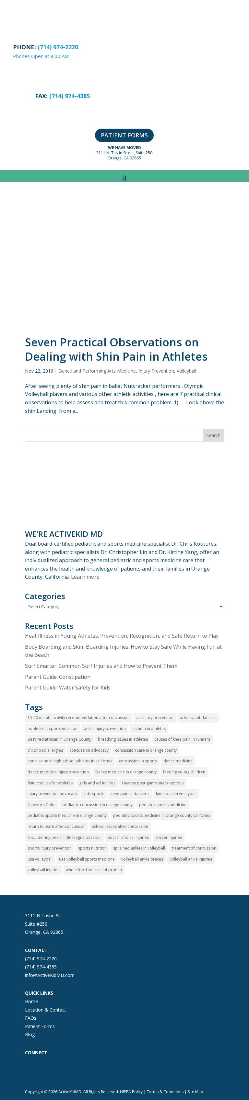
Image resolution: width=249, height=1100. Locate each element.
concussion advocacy (89, 750)
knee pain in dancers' (130, 793)
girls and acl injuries (97, 783)
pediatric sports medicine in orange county (67, 815)
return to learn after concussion (57, 826)
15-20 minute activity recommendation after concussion (79, 717)
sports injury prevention (50, 848)
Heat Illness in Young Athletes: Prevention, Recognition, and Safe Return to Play (122, 635)
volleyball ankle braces (142, 859)
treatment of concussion (194, 848)
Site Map (195, 1091)
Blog (30, 1034)
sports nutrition (92, 848)
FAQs (30, 1018)
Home (31, 1001)
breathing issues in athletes (123, 739)
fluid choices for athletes (50, 783)
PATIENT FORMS (124, 135)
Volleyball (186, 371)
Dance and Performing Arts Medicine (97, 371)
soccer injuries (168, 837)
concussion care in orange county (146, 750)
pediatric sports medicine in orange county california (161, 815)
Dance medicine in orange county (126, 772)
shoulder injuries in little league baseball (64, 837)
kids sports (94, 793)
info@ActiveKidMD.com (50, 975)
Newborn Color (42, 804)
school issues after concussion (120, 826)
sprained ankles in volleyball (139, 848)
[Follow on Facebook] (30, 1070)
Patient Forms (40, 1026)
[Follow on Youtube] (82, 1070)
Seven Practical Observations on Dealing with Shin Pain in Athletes (116, 349)
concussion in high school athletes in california (70, 761)
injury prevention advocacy (52, 793)
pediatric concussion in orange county (98, 804)
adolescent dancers (198, 717)
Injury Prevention (156, 371)
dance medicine (178, 761)
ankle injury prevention (105, 728)
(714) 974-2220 (41, 958)
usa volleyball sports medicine (87, 859)
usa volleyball (40, 859)
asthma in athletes (149, 728)
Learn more (85, 576)
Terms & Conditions (165, 1091)
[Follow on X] (56, 1070)
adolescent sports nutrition (52, 728)
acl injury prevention (154, 717)
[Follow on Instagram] (43, 1070)
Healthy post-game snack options (153, 783)
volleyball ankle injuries (191, 859)
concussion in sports (138, 761)
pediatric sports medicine (162, 804)
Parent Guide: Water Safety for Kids (68, 687)
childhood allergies (45, 750)
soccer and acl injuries (128, 837)
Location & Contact (45, 1010)
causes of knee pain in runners (182, 739)
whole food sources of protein (94, 870)
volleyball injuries (43, 870)
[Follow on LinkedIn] (69, 1070)
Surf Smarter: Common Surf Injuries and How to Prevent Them (101, 665)
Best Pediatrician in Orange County (59, 739)
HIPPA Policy (131, 1091)
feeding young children (184, 772)
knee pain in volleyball (176, 793)
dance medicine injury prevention (58, 772)
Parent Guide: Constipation (57, 676)
